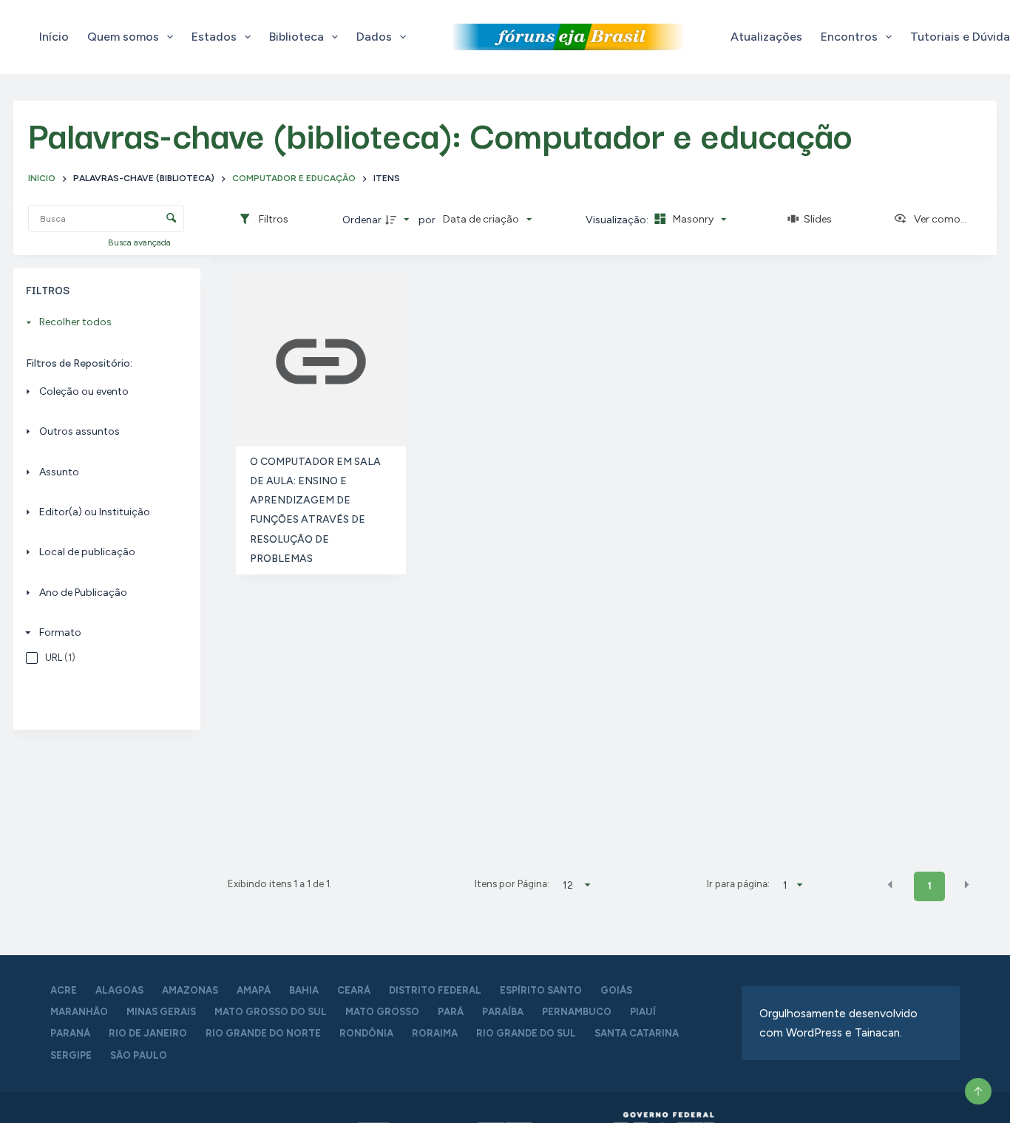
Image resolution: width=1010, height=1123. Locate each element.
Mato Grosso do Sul (270, 1011)
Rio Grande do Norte (263, 1033)
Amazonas (190, 990)
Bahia (304, 990)
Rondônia (366, 1033)
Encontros (849, 37)
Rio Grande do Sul (526, 1033)
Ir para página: (738, 883)
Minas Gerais (161, 1011)
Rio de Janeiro (148, 1033)
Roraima (435, 1033)
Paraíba (502, 1011)
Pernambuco (576, 1011)
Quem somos (123, 37)
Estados (214, 37)
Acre (63, 990)
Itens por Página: (512, 883)
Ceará (353, 990)
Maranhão (79, 1011)
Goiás (616, 990)
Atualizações (766, 37)
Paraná (70, 1033)
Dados (374, 37)
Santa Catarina (636, 1033)
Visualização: (618, 220)
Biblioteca (296, 37)
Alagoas (119, 990)
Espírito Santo (541, 990)
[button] (890, 885)
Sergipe (71, 1055)
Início (54, 37)
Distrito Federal (435, 990)
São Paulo (138, 1055)
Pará (451, 1011)
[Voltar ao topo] (978, 1091)
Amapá (254, 990)
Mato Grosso (382, 1011)
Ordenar (362, 220)
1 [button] (929, 886)
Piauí (643, 1011)
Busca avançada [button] (140, 242)
